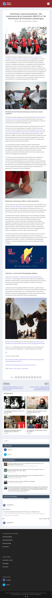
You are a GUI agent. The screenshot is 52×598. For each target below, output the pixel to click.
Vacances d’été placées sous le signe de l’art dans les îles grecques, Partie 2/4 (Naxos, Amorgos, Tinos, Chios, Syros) (26, 470)
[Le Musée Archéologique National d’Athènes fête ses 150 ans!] (14, 422)
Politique (24, 492)
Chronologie (5, 563)
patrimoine (25, 368)
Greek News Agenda (7, 536)
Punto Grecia (6, 546)
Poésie (36, 466)
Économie (16, 492)
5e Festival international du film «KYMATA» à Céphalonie (21, 481)
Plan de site (5, 566)
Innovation (20, 492)
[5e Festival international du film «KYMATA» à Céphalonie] (5, 482)
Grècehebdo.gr (10, 504)
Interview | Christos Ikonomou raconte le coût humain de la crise (37, 411)
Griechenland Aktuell (7, 540)
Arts (14, 466)
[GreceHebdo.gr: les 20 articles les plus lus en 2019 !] (37, 422)
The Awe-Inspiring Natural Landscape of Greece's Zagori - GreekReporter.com (22, 511)
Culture (10, 368)
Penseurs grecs (32, 466)
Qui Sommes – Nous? (8, 560)
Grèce (14, 368)
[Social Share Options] (48, 518)
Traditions (34, 21)
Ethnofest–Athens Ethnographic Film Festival (33, 343)
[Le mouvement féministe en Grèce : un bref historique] (14, 402)
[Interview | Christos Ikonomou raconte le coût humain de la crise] (37, 402)
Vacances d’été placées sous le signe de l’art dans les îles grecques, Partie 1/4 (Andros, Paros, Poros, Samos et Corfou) (26, 476)
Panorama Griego (7, 543)
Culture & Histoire (27, 21)
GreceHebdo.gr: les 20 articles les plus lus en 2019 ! (37, 431)
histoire (19, 368)
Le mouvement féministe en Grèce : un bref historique (14, 411)
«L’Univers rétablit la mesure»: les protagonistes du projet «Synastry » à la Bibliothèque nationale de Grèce (25, 464)
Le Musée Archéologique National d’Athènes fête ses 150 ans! (13, 431)
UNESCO (12, 341)
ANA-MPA (18, 343)
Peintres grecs (25, 466)
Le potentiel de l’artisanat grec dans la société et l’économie (20, 365)
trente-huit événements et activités (18, 206)
